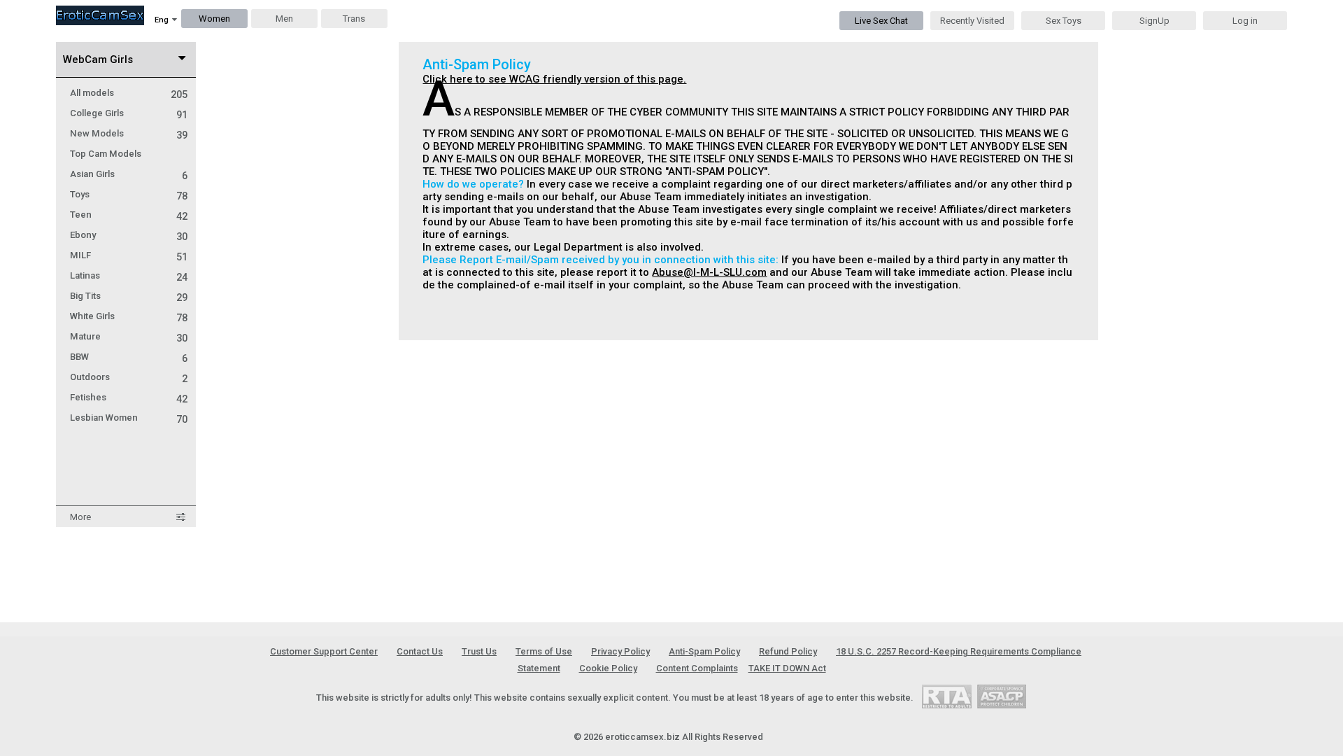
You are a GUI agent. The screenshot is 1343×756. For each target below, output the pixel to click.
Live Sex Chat (881, 20)
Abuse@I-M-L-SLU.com (709, 272)
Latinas (128, 275)
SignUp (1154, 20)
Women (214, 18)
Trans (354, 18)
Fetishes (128, 397)
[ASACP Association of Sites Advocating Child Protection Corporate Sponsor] (1001, 696)
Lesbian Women (128, 417)
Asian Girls (128, 174)
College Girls (128, 113)
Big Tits (128, 295)
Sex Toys (1063, 20)
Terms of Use (544, 651)
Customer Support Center (324, 651)
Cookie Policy (608, 668)
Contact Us (420, 651)
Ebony (128, 235)
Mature (128, 336)
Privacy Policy (620, 651)
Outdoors (128, 377)
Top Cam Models (105, 153)
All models (128, 93)
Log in (1245, 20)
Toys (128, 194)
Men (284, 18)
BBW (128, 356)
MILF (128, 255)
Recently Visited (972, 20)
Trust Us (479, 651)
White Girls (128, 316)
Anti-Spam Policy (704, 651)
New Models (128, 133)
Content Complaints (697, 668)
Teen (128, 214)
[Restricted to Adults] (947, 696)
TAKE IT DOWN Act (787, 668)
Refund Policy (788, 651)
